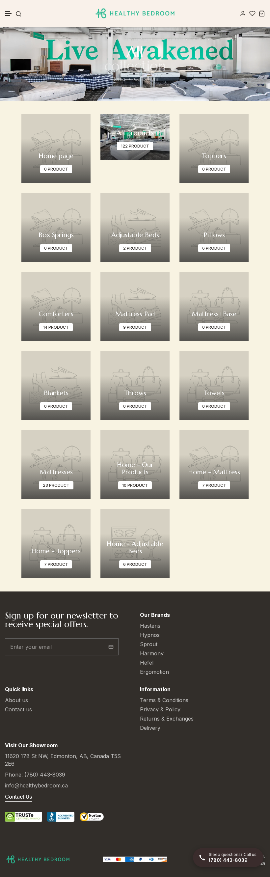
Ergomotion (154, 672)
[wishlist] (252, 13)
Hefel (146, 662)
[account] (243, 13)
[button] (8, 13)
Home (118, 79)
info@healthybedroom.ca (36, 785)
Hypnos (150, 635)
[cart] (262, 13)
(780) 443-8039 (44, 774)
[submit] (111, 646)
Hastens (150, 625)
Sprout (148, 644)
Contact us (18, 709)
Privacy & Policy (160, 709)
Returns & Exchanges (167, 718)
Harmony (152, 653)
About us (16, 700)
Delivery (150, 728)
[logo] (135, 13)
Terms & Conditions (164, 700)
